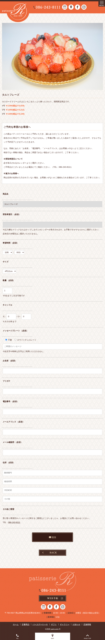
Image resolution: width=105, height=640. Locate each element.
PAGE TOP (87, 638)
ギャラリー (64, 624)
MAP (52, 638)
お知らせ (76, 624)
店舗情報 (87, 624)
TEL (17, 638)
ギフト (54, 624)
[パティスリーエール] (15, 11)
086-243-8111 (14, 522)
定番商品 (25, 624)
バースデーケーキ (40, 624)
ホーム (16, 624)
